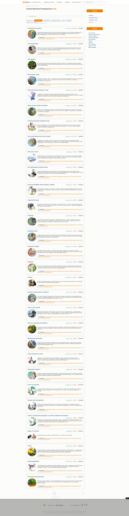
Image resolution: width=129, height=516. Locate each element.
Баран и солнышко (33, 431)
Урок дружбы (32, 59)
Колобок (90, 42)
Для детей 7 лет (79, 347)
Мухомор (30, 261)
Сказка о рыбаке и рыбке (94, 34)
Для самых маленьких (71, 37)
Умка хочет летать (33, 151)
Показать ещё (55, 497)
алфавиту (69, 20)
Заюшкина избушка (93, 36)
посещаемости (38, 20)
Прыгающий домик (33, 461)
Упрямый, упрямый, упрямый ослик (38, 121)
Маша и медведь (92, 47)
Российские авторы (93, 17)
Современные (62, 37)
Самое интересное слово (35, 354)
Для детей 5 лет (50, 38)
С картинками (48, 37)
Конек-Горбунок (92, 39)
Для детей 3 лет (47, 69)
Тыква (29, 446)
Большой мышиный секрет (36, 476)
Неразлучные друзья (34, 369)
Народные (91, 15)
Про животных (46, 177)
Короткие (61, 52)
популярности (47, 20)
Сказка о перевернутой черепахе (37, 323)
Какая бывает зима (33, 74)
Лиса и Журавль (92, 44)
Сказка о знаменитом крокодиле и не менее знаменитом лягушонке (48, 415)
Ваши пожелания (77, 2)
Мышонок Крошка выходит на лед (38, 90)
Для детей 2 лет (78, 285)
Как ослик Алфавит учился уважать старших (41, 184)
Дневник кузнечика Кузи (35, 338)
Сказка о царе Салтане (93, 37)
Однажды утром (32, 231)
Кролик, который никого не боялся (38, 292)
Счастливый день (33, 43)
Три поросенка (92, 32)
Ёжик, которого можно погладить (38, 105)
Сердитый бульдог (33, 200)
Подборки (91, 22)
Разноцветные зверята (35, 28)
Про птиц (46, 348)
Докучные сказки (92, 45)
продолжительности (56, 20)
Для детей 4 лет (43, 38)
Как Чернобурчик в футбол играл (38, 167)
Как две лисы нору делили (36, 400)
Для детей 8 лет (49, 487)
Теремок (90, 40)
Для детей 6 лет (44, 225)
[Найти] (84, 2)
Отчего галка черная (34, 307)
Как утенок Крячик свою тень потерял (39, 136)
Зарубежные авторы (93, 19)
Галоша (30, 277)
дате (64, 20)
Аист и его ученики (33, 384)
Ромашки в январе (33, 246)
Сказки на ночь (55, 37)
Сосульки (30, 215)
